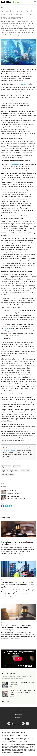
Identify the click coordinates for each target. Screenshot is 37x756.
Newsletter (18, 714)
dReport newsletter (8, 475)
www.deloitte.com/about (10, 752)
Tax (2, 7)
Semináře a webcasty (18, 711)
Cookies (17, 732)
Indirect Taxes (25, 471)
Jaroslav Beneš (11, 491)
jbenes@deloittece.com (13, 493)
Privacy (12, 732)
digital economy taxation (10, 471)
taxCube (6, 328)
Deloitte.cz (18, 718)
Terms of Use (5, 732)
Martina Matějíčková (13, 496)
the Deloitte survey (15, 164)
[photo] (18, 529)
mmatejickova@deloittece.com (16, 498)
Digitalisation (6, 467)
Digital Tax (16, 467)
